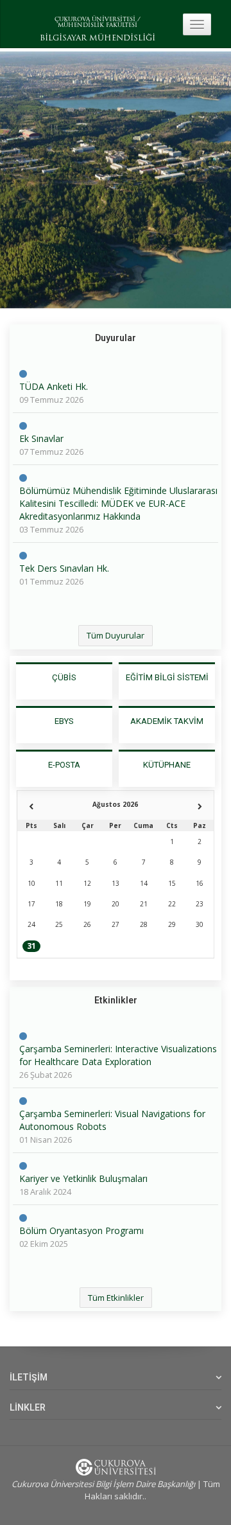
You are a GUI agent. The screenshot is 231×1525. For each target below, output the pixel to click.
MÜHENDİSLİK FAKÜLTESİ (97, 25)
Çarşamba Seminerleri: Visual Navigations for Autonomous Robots (112, 1120)
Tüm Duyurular (115, 635)
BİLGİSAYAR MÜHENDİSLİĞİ (97, 38)
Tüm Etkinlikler (116, 1297)
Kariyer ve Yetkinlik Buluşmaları (83, 1178)
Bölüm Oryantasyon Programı (81, 1230)
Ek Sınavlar (41, 438)
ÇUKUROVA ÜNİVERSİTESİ (95, 19)
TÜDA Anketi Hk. (53, 386)
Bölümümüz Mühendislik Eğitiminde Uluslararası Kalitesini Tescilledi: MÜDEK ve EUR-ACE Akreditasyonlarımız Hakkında (118, 503)
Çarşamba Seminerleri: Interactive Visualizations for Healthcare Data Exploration (118, 1055)
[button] (16, 179)
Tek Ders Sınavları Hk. (64, 568)
